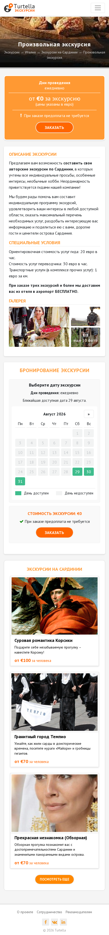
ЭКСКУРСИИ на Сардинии (54, 569)
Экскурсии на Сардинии (59, 52)
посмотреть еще (54, 879)
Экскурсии (12, 52)
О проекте (25, 912)
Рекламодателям (79, 912)
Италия (30, 52)
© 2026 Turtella (54, 930)
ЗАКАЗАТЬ (54, 127)
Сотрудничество (49, 912)
